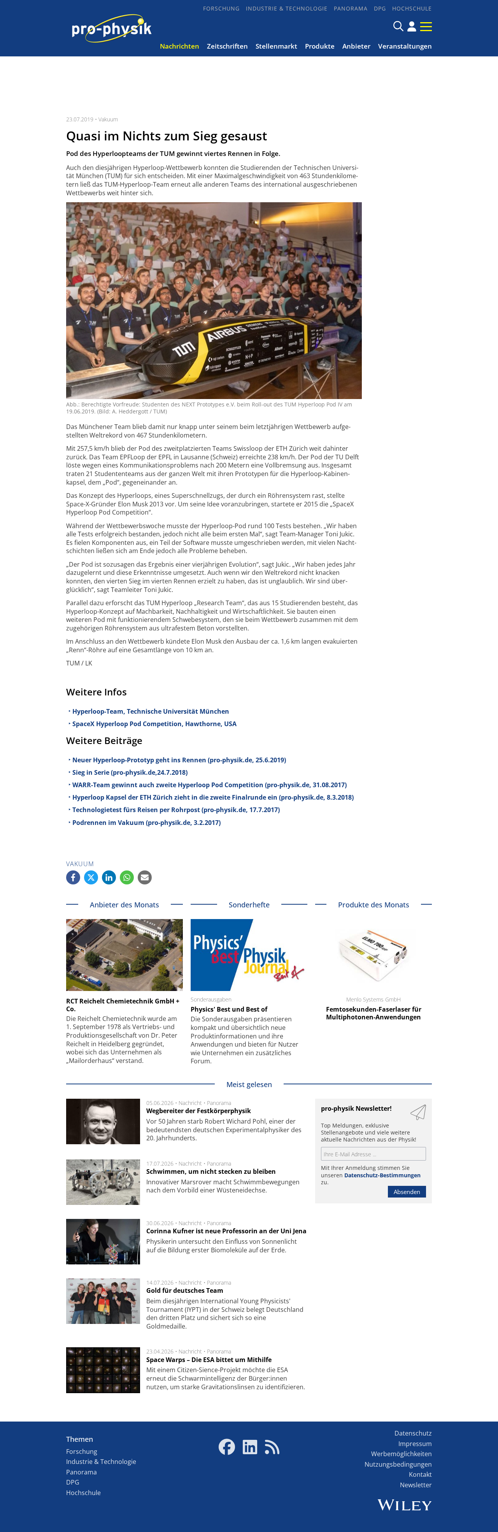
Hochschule (412, 8)
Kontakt (420, 1474)
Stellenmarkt (276, 46)
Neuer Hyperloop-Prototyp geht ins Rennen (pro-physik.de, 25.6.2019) (179, 760)
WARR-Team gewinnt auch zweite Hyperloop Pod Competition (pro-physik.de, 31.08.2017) (209, 785)
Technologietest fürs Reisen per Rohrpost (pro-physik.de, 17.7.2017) (176, 809)
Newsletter (416, 1485)
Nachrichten (179, 46)
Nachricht (190, 1103)
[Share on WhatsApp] (127, 877)
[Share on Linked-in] (109, 877)
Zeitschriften (227, 46)
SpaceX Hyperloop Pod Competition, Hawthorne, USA (154, 724)
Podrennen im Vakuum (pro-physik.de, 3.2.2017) (146, 822)
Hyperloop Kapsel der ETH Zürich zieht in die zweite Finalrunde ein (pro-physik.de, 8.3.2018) (213, 797)
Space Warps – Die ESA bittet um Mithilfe (209, 1359)
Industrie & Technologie (287, 8)
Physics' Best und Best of (229, 1009)
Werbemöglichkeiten (401, 1454)
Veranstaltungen (405, 46)
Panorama (351, 8)
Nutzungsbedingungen (398, 1464)
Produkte (320, 46)
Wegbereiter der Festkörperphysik (198, 1111)
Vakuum (108, 119)
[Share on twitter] (91, 877)
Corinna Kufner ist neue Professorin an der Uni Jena (226, 1231)
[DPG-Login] (411, 26)
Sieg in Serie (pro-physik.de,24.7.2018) (130, 772)
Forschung (221, 8)
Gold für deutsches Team (184, 1290)
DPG (380, 8)
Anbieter (356, 46)
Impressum (415, 1443)
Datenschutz (413, 1433)
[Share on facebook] (73, 877)
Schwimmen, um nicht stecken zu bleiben (211, 1171)
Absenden (407, 1192)
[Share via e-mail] (145, 877)
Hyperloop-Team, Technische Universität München (150, 711)
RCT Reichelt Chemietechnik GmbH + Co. (122, 1005)
